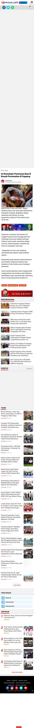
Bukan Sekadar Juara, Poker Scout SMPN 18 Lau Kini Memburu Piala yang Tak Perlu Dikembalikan (13, 640)
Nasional (8, 598)
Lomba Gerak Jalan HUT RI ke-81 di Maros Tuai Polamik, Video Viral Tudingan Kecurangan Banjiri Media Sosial (11, 506)
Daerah (6, 170)
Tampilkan (29, 368)
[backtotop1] (32, 690)
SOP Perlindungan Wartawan (23, 683)
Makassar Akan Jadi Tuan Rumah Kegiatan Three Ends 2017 (18, 616)
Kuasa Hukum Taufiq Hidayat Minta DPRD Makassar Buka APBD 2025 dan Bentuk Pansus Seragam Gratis (11, 494)
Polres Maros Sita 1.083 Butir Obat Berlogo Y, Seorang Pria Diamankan (10, 448)
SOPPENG (23, 285)
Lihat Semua (17, 585)
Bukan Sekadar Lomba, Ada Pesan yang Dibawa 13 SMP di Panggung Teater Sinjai (11, 414)
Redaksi (9, 680)
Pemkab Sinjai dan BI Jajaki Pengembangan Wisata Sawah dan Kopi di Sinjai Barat (11, 575)
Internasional (10, 602)
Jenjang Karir (11, 685)
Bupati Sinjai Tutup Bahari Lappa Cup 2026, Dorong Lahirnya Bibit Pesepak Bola (10, 471)
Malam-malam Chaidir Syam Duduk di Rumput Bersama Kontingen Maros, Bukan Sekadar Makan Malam (10, 460)
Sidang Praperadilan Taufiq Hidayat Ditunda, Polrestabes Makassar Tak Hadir (10, 517)
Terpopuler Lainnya (17, 672)
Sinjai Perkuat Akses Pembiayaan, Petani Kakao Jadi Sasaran (11, 563)
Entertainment (10, 606)
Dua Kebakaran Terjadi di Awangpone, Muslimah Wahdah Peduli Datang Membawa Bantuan (11, 437)
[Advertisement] (17, 89)
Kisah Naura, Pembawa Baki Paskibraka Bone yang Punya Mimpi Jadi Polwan (13, 629)
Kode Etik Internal (22, 680)
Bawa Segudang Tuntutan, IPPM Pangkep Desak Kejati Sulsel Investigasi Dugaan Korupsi (13, 652)
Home (2, 170)
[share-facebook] (4, 7)
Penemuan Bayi (13, 285)
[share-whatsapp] (12, 7)
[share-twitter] (8, 7)
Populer (23, 2)
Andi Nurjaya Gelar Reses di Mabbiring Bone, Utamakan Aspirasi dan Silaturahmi (10, 483)
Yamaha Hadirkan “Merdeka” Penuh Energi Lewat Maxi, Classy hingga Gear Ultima (10, 529)
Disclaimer (14, 680)
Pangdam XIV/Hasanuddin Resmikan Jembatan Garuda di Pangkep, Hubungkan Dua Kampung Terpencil (11, 425)
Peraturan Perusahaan (9, 683)
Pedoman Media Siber (20, 685)
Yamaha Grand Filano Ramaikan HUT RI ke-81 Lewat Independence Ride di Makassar (12, 552)
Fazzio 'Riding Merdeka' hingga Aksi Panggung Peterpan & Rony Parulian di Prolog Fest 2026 (11, 540)
